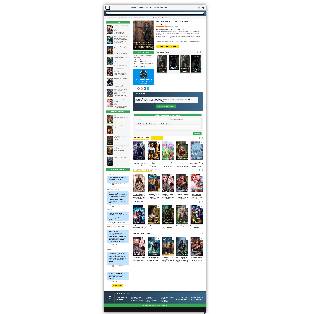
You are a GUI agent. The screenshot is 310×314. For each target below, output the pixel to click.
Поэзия (178, 301)
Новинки (141, 7)
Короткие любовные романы (151, 301)
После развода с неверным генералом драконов (139, 195)
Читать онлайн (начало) (166, 106)
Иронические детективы (137, 300)
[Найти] (203, 13)
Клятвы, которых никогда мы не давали (196, 162)
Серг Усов (148, 17)
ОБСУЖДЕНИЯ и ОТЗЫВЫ (160, 7)
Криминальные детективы (150, 298)
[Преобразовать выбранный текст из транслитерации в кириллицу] (166, 124)
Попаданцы (137, 57)
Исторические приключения (165, 301)
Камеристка (153, 226)
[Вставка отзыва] (163, 124)
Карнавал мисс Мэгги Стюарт (182, 162)
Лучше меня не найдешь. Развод (197, 195)
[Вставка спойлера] (169, 124)
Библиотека (116, 7)
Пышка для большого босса (153, 162)
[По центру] (149, 124)
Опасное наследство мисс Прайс (182, 258)
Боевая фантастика (145, 55)
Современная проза (181, 297)
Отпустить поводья (168, 162)
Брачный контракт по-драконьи (196, 226)
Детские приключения (182, 299)
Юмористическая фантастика (136, 298)
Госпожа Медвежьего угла (182, 226)
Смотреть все (158, 138)
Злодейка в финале (182, 194)
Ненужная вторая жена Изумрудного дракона (168, 226)
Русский (142, 66)
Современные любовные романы (167, 298)
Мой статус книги (143, 52)
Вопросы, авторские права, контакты (155, 305)
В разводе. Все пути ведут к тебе (167, 195)
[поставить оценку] (157, 27)
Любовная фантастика (197, 297)
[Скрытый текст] (161, 124)
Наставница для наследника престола (139, 226)
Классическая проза (196, 299)
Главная (133, 7)
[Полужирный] (136, 124)
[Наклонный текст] (138, 124)
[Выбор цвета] (158, 124)
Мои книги (149, 7)
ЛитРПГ (193, 301)
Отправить (197, 133)
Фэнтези (118, 301)
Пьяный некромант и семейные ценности (139, 162)
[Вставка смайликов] (155, 124)
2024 (141, 59)
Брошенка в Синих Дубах (154, 195)
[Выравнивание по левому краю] (146, 124)
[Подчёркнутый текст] (141, 124)
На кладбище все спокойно (154, 258)
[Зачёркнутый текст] (143, 124)
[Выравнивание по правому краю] (152, 124)
